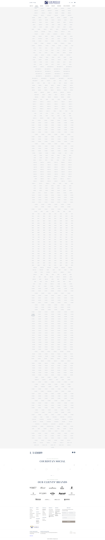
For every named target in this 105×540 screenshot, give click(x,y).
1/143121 (46, 321)
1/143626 (62, 143)
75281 (44, 248)
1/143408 (64, 428)
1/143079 (59, 316)
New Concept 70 (60, 66)
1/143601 (52, 414)
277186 (52, 50)
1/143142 (46, 323)
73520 (72, 237)
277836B (55, 43)
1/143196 (58, 335)
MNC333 (33, 87)
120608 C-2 (41, 108)
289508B (71, 17)
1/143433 (59, 433)
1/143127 (71, 323)
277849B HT (62, 43)
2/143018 (39, 300)
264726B (70, 52)
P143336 (55, 351)
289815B (39, 17)
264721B (64, 52)
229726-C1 (70, 162)
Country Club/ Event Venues (44, 509)
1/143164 (58, 192)
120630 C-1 (34, 106)
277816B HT (49, 43)
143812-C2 (55, 178)
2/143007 (42, 293)
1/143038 (35, 211)
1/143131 (39, 323)
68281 (61, 218)
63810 (39, 213)
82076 (72, 255)
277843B (66, 45)
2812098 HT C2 (64, 29)
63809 (44, 213)
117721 (58, 113)
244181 (35, 185)
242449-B (48, 442)
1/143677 (52, 127)
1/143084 (49, 309)
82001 (72, 251)
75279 (66, 246)
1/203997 (34, 442)
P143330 (58, 349)
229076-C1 (56, 176)
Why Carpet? (31, 514)
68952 (33, 230)
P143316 (65, 344)
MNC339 (40, 85)
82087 (66, 258)
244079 (52, 185)
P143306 (46, 342)
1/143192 (52, 335)
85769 (46, 281)
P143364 (46, 365)
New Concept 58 (69, 66)
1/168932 (39, 363)
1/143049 (68, 204)
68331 (38, 220)
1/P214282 (71, 419)
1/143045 (55, 206)
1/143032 (36, 206)
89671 (50, 265)
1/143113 (33, 335)
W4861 (39, 428)
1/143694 (33, 122)
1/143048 (62, 204)
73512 (50, 237)
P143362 (59, 363)
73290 (72, 230)
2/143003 (58, 286)
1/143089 (33, 314)
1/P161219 (65, 358)
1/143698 (52, 120)
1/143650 (52, 136)
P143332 (42, 351)
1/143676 (59, 127)
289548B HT (49, 8)
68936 (33, 225)
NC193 (42, 80)
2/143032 (42, 206)
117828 (35, 113)
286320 (40, 22)
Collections (37, 509)
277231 (40, 52)
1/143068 (52, 288)
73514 (39, 237)
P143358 (58, 358)
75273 (33, 246)
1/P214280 (41, 421)
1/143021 (65, 302)
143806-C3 (35, 176)
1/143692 (46, 122)
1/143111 (46, 328)
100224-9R (70, 267)
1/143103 (71, 328)
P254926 (46, 59)
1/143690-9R (43, 386)
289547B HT (50, 10)
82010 (72, 253)
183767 (70, 155)
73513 (44, 237)
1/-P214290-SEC (34, 426)
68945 (38, 227)
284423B (56, 31)
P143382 (71, 370)
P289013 (45, 29)
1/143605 (65, 150)
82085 (33, 260)
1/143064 (71, 302)
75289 (72, 248)
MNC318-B (42, 92)
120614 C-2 (70, 106)
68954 (55, 230)
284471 (33, 38)
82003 (44, 253)
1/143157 (65, 197)
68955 (50, 230)
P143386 (46, 372)
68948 (61, 227)
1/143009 (46, 295)
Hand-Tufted (50, 513)
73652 (39, 244)
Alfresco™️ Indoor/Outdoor (38, 521)
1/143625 (68, 143)
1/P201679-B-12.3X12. (50, 426)
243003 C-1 (62, 442)
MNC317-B (55, 92)
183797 (35, 157)
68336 (61, 220)
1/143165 (46, 197)
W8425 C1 (46, 363)
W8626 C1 (50, 379)
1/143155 (39, 199)
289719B (58, 17)
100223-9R (49, 267)
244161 (70, 185)
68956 (39, 232)
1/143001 (45, 286)
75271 (44, 246)
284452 (69, 31)
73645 (44, 241)
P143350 (46, 356)
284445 (46, 36)
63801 (42, 211)
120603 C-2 (56, 108)
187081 (46, 157)
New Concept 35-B (38, 71)
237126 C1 (68, 440)
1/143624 (65, 407)
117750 (47, 113)
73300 (44, 234)
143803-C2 (35, 66)
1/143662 (65, 393)
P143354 (59, 356)
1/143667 (71, 129)
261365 (34, 59)
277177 (40, 50)
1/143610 (33, 150)
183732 (35, 155)
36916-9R (71, 279)
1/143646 (65, 136)
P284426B (36, 31)
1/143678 (46, 127)
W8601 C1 (62, 377)
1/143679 (39, 127)
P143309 (33, 344)
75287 (55, 248)
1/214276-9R (64, 419)
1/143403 (62, 440)
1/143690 (59, 122)
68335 (67, 220)
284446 (71, 36)
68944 (44, 227)
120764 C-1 (49, 101)
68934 (44, 225)
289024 (64, 22)
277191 (58, 50)
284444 (50, 31)
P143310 (71, 342)
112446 (41, 272)
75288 (33, 251)
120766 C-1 (34, 101)
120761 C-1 (56, 101)
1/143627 (55, 143)
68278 (33, 218)
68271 (72, 213)
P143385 (52, 372)
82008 (50, 253)
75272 (39, 246)
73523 (50, 239)
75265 (55, 244)
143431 (46, 435)
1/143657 (49, 134)
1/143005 (39, 288)
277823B (71, 38)
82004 (39, 253)
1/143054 (39, 316)
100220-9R (42, 267)
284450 (34, 36)
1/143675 (65, 127)
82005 (33, 253)
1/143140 (39, 328)
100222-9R (56, 267)
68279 (50, 218)
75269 (66, 244)
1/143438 (39, 433)
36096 (53, 274)
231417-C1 (40, 183)
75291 (50, 251)
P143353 (52, 199)
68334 (44, 220)
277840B (53, 45)
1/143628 (49, 143)
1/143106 (65, 328)
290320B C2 (35, 15)
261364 (71, 57)
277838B (33, 45)
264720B (40, 57)
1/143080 (52, 316)
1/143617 (33, 148)
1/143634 (52, 141)
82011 (67, 253)
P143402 (68, 377)
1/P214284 (63, 421)
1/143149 (71, 197)
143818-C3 (35, 162)
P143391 (59, 372)
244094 (46, 190)
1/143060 (52, 302)
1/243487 (54, 442)
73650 (55, 241)
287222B (42, 10)
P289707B (62, 8)
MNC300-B (35, 99)
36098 (47, 274)
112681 (64, 113)
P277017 (46, 52)
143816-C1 (56, 164)
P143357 (33, 358)
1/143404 (49, 440)
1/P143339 (68, 351)
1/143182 (52, 337)
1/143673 (33, 129)
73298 (72, 232)
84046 (55, 260)
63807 (64, 211)
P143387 (39, 372)
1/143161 (46, 199)
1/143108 (58, 328)
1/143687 (69, 386)
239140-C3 (42, 171)
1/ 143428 (52, 435)
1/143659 (36, 134)
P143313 (46, 344)
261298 (47, 57)
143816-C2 (70, 169)
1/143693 (39, 122)
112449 (58, 115)
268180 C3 (40, 24)
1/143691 (52, 122)
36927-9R (52, 281)
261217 (64, 64)
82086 (72, 258)
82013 (50, 255)
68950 (44, 230)
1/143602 (59, 414)
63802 (59, 211)
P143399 (49, 377)
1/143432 (46, 433)
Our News (31, 509)
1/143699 (45, 120)
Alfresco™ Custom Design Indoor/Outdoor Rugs (51, 516)
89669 (33, 265)
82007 (55, 253)
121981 (53, 99)
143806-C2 (47, 183)
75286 (39, 251)
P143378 (52, 370)
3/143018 (33, 300)
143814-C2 (42, 169)
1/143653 (33, 136)
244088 (34, 190)
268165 (65, 24)
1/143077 (39, 314)
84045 (61, 260)
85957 (64, 281)
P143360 (72, 363)
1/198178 (69, 379)
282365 (58, 22)
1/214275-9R (34, 419)
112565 (35, 115)
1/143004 (46, 288)
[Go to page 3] (52, 475)
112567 (70, 113)
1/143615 (46, 148)
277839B (42, 43)
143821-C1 (49, 164)
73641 (44, 239)
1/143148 (59, 197)
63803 (53, 211)
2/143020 (45, 302)
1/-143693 (36, 384)
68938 (55, 225)
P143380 (39, 370)
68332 (33, 220)
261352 (65, 57)
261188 (70, 64)
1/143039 (49, 204)
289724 (46, 17)
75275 (55, 246)
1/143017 (39, 302)
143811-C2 (62, 178)
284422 (57, 29)
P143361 (65, 363)
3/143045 (68, 206)
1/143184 (46, 337)
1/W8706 (41, 426)
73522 (55, 239)
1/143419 (42, 440)
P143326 (46, 349)
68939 (50, 225)
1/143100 (42, 307)
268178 (51, 29)
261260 (41, 64)
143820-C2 (42, 66)
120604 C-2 (49, 108)
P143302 (71, 199)
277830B (59, 45)
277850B (65, 38)
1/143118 (52, 330)
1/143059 (59, 300)
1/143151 (33, 199)
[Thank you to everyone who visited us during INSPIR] (70, 469)
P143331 (52, 349)
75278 (72, 246)
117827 (41, 113)
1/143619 (72, 407)
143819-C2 (49, 171)
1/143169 (58, 330)
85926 (70, 281)
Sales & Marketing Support (57, 512)
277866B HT (40, 45)
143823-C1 (63, 164)
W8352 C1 (71, 358)
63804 (47, 211)
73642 (72, 239)
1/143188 (46, 335)
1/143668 (65, 129)
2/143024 (42, 204)
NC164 (71, 80)
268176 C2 (71, 22)
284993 (59, 24)
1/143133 (58, 321)
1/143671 (46, 129)
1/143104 (33, 328)
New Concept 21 (48, 73)
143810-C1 (49, 176)
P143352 (65, 356)
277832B (47, 45)
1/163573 (69, 272)
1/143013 (59, 295)
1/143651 (46, 136)
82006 (61, 253)
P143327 (39, 349)
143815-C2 (56, 169)
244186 (60, 183)
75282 (39, 248)
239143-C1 (35, 164)
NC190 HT (48, 80)
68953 (61, 230)
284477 (47, 38)
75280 (50, 248)
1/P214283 (70, 421)
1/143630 (36, 143)
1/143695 (71, 120)
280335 (47, 24)
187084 (58, 157)
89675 (61, 265)
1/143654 (68, 134)
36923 (40, 279)
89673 (72, 265)
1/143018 (52, 300)
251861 (71, 59)
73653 (33, 244)
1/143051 (72, 288)
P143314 (40, 344)
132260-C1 (44, 379)
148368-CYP (37, 379)
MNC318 (48, 92)
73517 (61, 237)
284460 (65, 36)
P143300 (59, 199)
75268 (72, 244)
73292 (50, 232)
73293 (44, 232)
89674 (66, 265)
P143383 (65, 370)
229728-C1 (70, 176)
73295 (55, 232)
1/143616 (39, 148)
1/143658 (42, 134)
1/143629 (42, 143)
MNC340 (33, 85)
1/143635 (46, 141)
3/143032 (49, 206)
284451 (53, 38)
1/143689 (65, 122)
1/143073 (62, 293)
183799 (41, 157)
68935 (38, 225)
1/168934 (33, 363)
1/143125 (52, 321)
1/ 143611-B (36, 412)
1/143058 (71, 300)
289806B (69, 8)
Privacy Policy (31, 535)
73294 (61, 232)
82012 (55, 255)
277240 (58, 52)
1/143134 (65, 323)
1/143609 (39, 150)
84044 (44, 260)
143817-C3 (56, 162)
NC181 (66, 80)
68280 (66, 218)
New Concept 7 (52, 78)
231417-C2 (63, 176)
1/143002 (71, 286)
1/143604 (72, 150)
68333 (72, 218)
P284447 (71, 29)
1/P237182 (41, 442)
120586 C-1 (70, 108)
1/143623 (59, 407)
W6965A (58, 426)
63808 (50, 213)
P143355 (45, 358)
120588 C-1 (63, 108)
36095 (53, 279)
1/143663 (71, 393)
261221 (52, 64)
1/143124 (33, 321)
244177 (46, 185)
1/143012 (65, 295)
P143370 (52, 365)
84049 (72, 260)
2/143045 (62, 206)
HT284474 (58, 36)
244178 (40, 185)
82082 (61, 258)
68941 (72, 225)
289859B (33, 17)
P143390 (65, 372)
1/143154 (45, 192)
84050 (67, 260)
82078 (61, 255)
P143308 (52, 342)
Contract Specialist (38, 513)
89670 (55, 265)
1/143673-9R (49, 391)
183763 (58, 155)
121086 (58, 99)
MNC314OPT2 (37, 94)
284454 (59, 38)
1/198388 (45, 428)
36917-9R (64, 274)
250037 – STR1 (69, 442)
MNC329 (58, 87)
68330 (55, 218)
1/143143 (52, 323)
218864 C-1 (52, 428)
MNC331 (45, 87)
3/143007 (52, 295)
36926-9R (46, 279)
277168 (70, 50)
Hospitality (43, 512)
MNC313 (43, 94)
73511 (66, 234)
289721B (42, 15)
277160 (35, 50)
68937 (61, 225)
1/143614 (52, 148)
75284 (61, 248)
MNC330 (51, 87)
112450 (52, 115)
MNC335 (65, 85)
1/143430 (65, 435)
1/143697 (58, 120)
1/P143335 (61, 351)
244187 (54, 183)
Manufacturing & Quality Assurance (58, 513)
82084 (50, 258)
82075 (39, 255)
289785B (42, 8)
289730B (55, 8)
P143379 (46, 370)
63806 (70, 211)
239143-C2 (70, 171)
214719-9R (71, 428)
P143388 (33, 372)
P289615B (65, 17)
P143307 (59, 342)
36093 (58, 274)
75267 (44, 244)
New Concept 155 (50, 66)
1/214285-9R (56, 421)
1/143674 (72, 127)
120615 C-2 (63, 106)
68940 (33, 227)
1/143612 (65, 148)
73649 (61, 241)
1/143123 (71, 321)
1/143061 (65, 288)
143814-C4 (49, 169)
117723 (52, 113)
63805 (33, 213)
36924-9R (64, 279)
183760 (41, 155)
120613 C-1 (34, 108)
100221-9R (35, 267)
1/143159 (52, 197)
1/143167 (71, 330)
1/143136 (33, 323)
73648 (66, 241)
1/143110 (46, 330)
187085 (64, 157)
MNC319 (35, 92)
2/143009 (36, 293)
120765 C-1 (42, 101)
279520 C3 (62, 31)
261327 (59, 57)
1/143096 (65, 316)
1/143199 (71, 337)
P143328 (33, 349)
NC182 (60, 80)
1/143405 (55, 440)
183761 (46, 155)
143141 (33, 120)
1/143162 (71, 192)
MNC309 (69, 94)
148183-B (52, 358)
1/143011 (72, 295)
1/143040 (55, 204)
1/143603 (65, 414)
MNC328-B (64, 87)
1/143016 (65, 300)
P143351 (72, 356)
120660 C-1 (62, 272)
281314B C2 (49, 15)
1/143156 (52, 192)
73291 (66, 230)
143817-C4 (70, 164)
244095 (52, 190)
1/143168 (65, 330)
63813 (55, 213)
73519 (33, 239)
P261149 (59, 59)
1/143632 (65, 141)
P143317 (58, 344)
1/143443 (36, 440)
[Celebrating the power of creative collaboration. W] (11, 469)
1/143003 (64, 286)
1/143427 (71, 435)
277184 (46, 50)
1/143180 (39, 337)
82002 (66, 251)
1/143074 (39, 295)
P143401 (36, 377)
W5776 (63, 379)
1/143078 (36, 309)
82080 (38, 258)
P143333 (36, 351)
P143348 (52, 356)
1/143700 (39, 120)
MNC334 (71, 85)
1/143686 (62, 386)
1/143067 (59, 288)
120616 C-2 (56, 106)
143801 (48, 178)
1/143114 (33, 330)
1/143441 (72, 433)
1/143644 (68, 400)
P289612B (56, 15)
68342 (55, 220)
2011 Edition (37, 523)
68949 (55, 227)
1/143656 (55, 134)
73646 (39, 241)
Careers (31, 518)
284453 (52, 36)
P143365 (39, 365)
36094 (71, 274)
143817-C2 (63, 169)
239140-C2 (42, 164)
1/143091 (72, 316)
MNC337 (52, 85)
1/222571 (71, 426)
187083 (52, 157)
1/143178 (59, 337)
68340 (72, 220)
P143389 (71, 372)
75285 (61, 251)
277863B (69, 43)
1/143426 (52, 433)
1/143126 (59, 323)
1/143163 (64, 192)
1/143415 (58, 435)
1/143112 (52, 328)
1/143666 (45, 393)
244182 (40, 190)
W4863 (58, 428)
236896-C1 (63, 162)
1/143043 (68, 293)
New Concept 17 (66, 73)
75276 (50, 246)
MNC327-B (71, 87)
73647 (33, 241)
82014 (44, 255)
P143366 (33, 365)
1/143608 (46, 150)
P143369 (58, 365)
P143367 (71, 365)
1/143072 (49, 293)
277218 (52, 52)
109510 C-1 (55, 272)
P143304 (33, 342)
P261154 (53, 59)
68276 (44, 218)
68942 (67, 225)
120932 (64, 99)
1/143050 (59, 314)
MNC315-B (69, 92)
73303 (55, 234)
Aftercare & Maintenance (56, 515)
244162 (64, 185)
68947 (67, 227)
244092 (70, 190)
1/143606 (59, 150)
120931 (70, 99)
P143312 (52, 344)
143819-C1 (49, 162)
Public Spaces (44, 513)
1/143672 (39, 129)
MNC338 (46, 85)
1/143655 (62, 134)
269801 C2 (34, 22)
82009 (33, 255)
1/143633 (59, 141)
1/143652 (39, 136)
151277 (39, 286)
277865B (35, 43)
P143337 (48, 351)
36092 (35, 281)
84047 (50, 260)
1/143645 (72, 136)
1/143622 (52, 407)
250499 (58, 185)
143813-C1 (69, 178)
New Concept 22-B (39, 73)
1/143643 (62, 400)
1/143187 (39, 335)
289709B (62, 15)
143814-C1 (35, 169)
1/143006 (33, 288)
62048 (33, 428)
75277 (33, 248)
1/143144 (39, 197)
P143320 (71, 344)
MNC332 (39, 87)
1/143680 (33, 127)
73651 (50, 241)
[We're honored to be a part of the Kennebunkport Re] (23, 469)
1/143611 (71, 148)
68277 (38, 218)
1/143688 (72, 122)
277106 (34, 52)
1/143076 (72, 314)
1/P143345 (40, 356)
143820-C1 (63, 171)
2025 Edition (37, 520)
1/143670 (52, 129)
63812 (61, 213)
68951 (38, 230)
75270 (61, 244)
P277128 (64, 50)
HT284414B (43, 31)
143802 (35, 178)
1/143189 (65, 335)
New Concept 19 (57, 73)
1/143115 (39, 330)
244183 (72, 183)
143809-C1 (33, 183)
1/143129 (39, 321)
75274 (61, 246)
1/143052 (33, 316)
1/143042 (33, 295)
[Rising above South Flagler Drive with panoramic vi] (81, 469)
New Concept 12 (35, 78)
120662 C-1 (63, 101)
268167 (33, 29)
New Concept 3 (61, 78)
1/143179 (65, 337)
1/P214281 (34, 421)
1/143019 (33, 302)
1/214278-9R (49, 419)
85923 (41, 281)
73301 (39, 234)
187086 (70, 157)
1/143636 (39, 141)
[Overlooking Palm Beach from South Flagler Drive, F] (58, 469)
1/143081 (46, 316)
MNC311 (56, 94)
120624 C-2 (49, 106)
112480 (41, 115)
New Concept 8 (43, 78)
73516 (66, 237)
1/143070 (65, 314)
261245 (46, 64)
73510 (72, 234)
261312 (35, 64)
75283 (66, 248)
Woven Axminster (51, 509)
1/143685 (56, 386)
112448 (64, 115)
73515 (33, 237)
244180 (64, 190)
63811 (66, 213)
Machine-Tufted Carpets (51, 514)
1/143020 (59, 302)
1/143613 (59, 148)
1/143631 (72, 141)
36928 (58, 279)
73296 (66, 232)
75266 (50, 244)
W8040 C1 (65, 426)
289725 (36, 8)
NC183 (55, 80)
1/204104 (55, 377)
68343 (50, 220)
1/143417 (39, 435)
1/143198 (71, 335)
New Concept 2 (70, 78)
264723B (34, 57)
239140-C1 (35, 171)
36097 (42, 274)
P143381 (33, 370)
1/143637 (33, 141)
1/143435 (65, 433)
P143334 (71, 349)
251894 (65, 59)
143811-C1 (42, 176)
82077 (66, 255)
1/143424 (33, 435)
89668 (39, 265)
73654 (72, 241)
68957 (33, 232)
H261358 (40, 59)
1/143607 (52, 150)
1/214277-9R (57, 419)
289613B (52, 17)
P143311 (65, 342)
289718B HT (69, 15)
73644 (61, 239)
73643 (66, 239)
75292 (44, 251)
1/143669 (58, 129)
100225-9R (63, 267)
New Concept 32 (48, 71)
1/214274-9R (41, 419)
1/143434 (33, 433)
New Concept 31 (57, 71)
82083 (55, 258)
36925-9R (34, 279)
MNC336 (58, 85)
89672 (44, 265)
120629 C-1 (41, 106)
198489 (47, 99)
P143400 (42, 377)
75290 (55, 251)
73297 (33, 234)
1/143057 (46, 300)
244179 (33, 192)
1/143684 (49, 386)
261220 (58, 64)
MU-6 (41, 99)
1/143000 (51, 286)
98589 (59, 281)
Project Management (57, 509)
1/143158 (33, 197)
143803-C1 (42, 178)
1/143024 (36, 204)
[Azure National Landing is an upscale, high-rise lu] (93, 469)
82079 (44, 258)
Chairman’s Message (32, 513)
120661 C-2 (70, 101)
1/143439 (52, 447)
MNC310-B (62, 94)
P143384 (58, 370)
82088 (38, 260)
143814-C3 (42, 162)
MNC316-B (62, 92)
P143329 (65, 349)
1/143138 (65, 321)
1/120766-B (48, 272)
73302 (61, 234)
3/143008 (55, 293)
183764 (64, 155)
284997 (52, 22)
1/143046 (62, 309)
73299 (50, 234)
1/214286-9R (49, 421)
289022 (34, 24)
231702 (39, 192)
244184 (66, 183)
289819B (63, 10)
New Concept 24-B (66, 71)
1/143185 (33, 337)
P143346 (33, 356)
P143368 (65, 365)
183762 (52, 155)
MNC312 (50, 94)
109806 (35, 272)
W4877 (57, 379)
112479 (47, 115)
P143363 (53, 363)
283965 (71, 24)
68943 (50, 227)
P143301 (65, 199)
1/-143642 (55, 400)
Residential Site (44, 520)
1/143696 (65, 120)
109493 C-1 (35, 274)
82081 (33, 258)
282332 (46, 22)
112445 (70, 115)
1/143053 (52, 314)
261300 (53, 57)
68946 (72, 227)
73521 (38, 239)
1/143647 (59, 136)
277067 (72, 45)
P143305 (40, 342)
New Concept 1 (35, 80)
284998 (39, 29)
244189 (58, 190)
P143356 (39, 358)
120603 (33, 286)
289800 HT (36, 10)
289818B (56, 10)
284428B (40, 36)
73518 (55, 237)
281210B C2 (40, 38)
